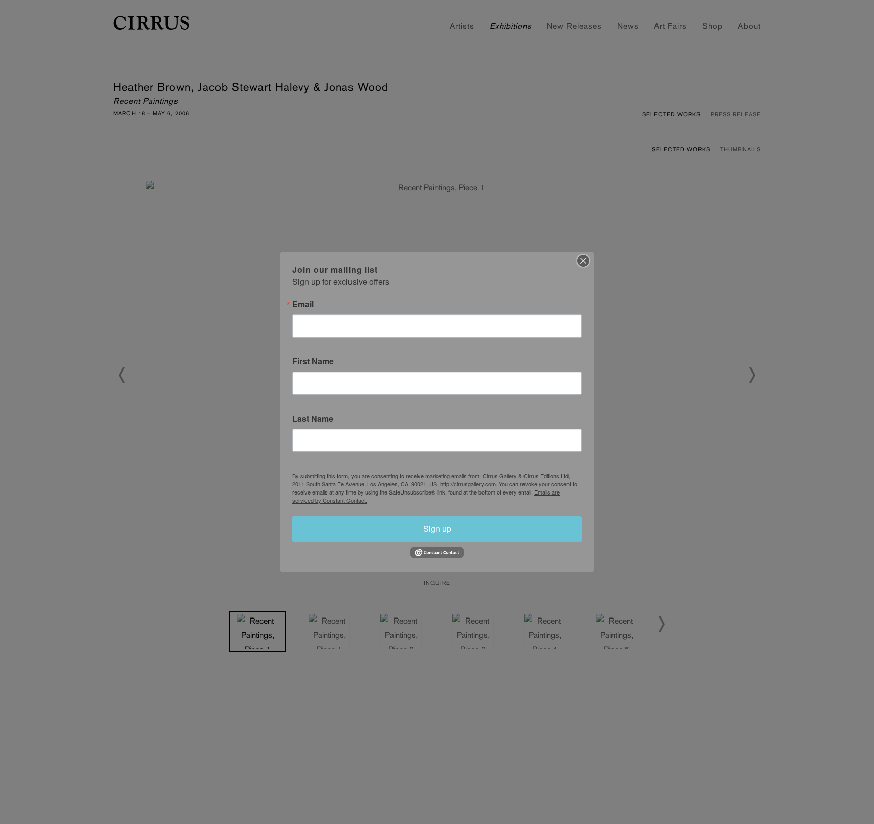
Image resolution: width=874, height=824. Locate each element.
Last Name (312, 419)
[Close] (583, 261)
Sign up (437, 528)
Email (303, 304)
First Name (313, 361)
